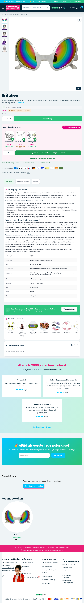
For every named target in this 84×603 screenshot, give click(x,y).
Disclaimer (25, 566)
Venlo (28, 173)
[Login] (77, 7)
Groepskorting (47, 576)
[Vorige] (71, 344)
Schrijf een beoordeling (34, 486)
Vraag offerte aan (69, 309)
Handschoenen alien (9, 142)
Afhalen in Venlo (27, 563)
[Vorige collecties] (7, 327)
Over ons (25, 570)
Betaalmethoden (47, 566)
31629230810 (13, 570)
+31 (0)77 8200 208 (11, 563)
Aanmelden (58, 455)
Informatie (27, 559)
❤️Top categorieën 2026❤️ (31, 577)
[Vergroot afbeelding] (79, 20)
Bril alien (17, 535)
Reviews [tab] (35, 181)
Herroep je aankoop (48, 579)
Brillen (17, 14)
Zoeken (47, 7)
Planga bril (24, 14)
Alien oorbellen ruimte (32, 142)
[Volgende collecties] (76, 327)
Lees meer (20, 102)
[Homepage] (2, 14)
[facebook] (7, 575)
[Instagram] (2, 575)
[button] (10, 118)
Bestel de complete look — (49, 153)
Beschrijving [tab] (8, 181)
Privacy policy (26, 573)
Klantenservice (49, 559)
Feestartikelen (9, 14)
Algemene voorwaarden (50, 563)
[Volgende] (76, 344)
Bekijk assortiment (3, 8)
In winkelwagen (48, 119)
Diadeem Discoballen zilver (20, 142)
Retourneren (46, 583)
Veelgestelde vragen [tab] (23, 181)
